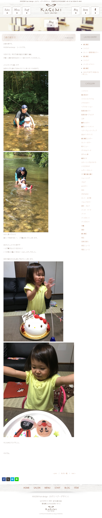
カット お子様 (86, 198)
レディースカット (86, 170)
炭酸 (82, 226)
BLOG (67, 487)
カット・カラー (86, 143)
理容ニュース (85, 250)
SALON (37, 487)
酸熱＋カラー (85, 123)
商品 (82, 238)
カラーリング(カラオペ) (88, 162)
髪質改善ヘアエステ (87, 115)
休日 (82, 190)
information (84, 194)
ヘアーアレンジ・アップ (89, 131)
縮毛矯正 (86, 45)
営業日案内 (84, 242)
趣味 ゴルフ (85, 206)
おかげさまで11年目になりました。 (90, 73)
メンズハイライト (89, 64)
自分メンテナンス (87, 135)
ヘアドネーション (87, 107)
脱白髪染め (84, 95)
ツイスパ (86, 49)
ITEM (76, 487)
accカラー (84, 186)
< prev (55, 474)
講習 (82, 230)
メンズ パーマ (86, 210)
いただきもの (85, 166)
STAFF (57, 487)
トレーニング (85, 178)
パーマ (83, 214)
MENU (47, 487)
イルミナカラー (86, 202)
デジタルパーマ (86, 151)
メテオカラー (85, 103)
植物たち (84, 158)
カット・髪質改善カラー (91, 52)
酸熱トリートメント (87, 127)
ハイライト (84, 91)
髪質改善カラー (86, 111)
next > (74, 474)
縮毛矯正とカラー (87, 139)
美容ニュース (85, 246)
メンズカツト (85, 222)
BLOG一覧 (64, 474)
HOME (26, 487)
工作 (82, 119)
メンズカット (85, 218)
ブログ (83, 182)
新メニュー (84, 147)
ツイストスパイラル (87, 99)
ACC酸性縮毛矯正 (86, 174)
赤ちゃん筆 (84, 154)
